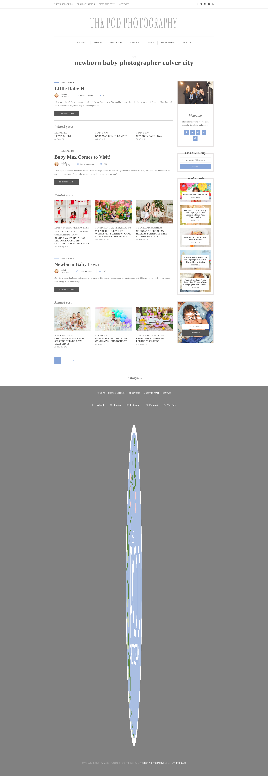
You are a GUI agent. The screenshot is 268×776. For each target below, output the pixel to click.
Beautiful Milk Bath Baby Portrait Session (195, 238)
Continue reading (67, 113)
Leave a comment (87, 95)
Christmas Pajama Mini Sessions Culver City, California (69, 341)
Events (59, 228)
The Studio (134, 393)
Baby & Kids (68, 83)
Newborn (98, 43)
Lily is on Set (62, 136)
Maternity (82, 43)
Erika (65, 94)
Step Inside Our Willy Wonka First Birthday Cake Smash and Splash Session (113, 234)
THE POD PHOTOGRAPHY (151, 763)
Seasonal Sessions (153, 228)
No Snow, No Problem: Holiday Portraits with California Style (151, 234)
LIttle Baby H (69, 88)
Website (101, 393)
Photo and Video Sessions (66, 231)
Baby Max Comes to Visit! (111, 136)
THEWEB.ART (180, 763)
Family (151, 43)
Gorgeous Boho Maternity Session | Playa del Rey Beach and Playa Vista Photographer (195, 213)
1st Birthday (135, 43)
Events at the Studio (72, 228)
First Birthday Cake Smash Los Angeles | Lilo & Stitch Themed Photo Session (195, 260)
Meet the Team (151, 393)
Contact (124, 4)
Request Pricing (86, 4)
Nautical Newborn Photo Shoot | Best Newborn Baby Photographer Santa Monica (195, 282)
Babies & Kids (116, 43)
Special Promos (168, 43)
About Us (187, 43)
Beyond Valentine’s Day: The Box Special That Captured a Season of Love (71, 241)
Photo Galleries (63, 4)
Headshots (126, 228)
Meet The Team (107, 4)
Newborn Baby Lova (149, 136)
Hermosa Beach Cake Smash (195, 195)
